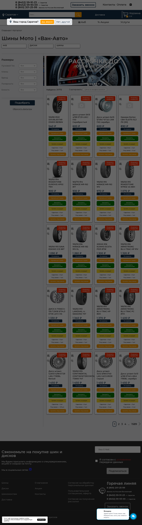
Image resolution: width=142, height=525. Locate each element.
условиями (123, 459)
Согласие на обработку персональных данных (81, 484)
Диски (5, 488)
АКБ (5, 45)
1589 (134, 424)
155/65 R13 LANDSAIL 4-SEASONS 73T (79, 311)
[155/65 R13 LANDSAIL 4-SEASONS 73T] (81, 296)
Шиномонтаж (9, 494)
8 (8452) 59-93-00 (26, 4)
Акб (83, 22)
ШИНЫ (60, 45)
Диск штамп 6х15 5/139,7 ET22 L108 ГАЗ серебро (105, 119)
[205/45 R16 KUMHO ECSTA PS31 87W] (105, 234)
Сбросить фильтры (22, 109)
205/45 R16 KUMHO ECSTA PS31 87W (104, 246)
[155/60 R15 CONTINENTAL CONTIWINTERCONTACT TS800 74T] (81, 361)
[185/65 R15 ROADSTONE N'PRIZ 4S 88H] (129, 169)
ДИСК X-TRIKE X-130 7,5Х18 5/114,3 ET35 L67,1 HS (57, 311)
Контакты (109, 4)
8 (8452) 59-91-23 (26, 2)
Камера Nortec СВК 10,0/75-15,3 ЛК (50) (128, 119)
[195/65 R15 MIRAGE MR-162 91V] (105, 169)
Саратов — (57, 148)
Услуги (125, 22)
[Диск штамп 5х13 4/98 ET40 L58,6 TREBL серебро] (129, 361)
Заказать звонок (83, 4)
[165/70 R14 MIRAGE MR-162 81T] (81, 169)
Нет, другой (63, 22)
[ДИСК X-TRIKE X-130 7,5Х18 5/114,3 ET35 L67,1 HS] (57, 296)
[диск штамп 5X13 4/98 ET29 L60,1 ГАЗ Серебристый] (81, 105)
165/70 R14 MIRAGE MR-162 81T (80, 184)
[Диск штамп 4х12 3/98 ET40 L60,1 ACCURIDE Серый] (105, 361)
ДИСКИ (33, 45)
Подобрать (22, 102)
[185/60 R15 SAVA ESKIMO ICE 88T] (57, 234)
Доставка (100, 15)
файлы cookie (24, 518)
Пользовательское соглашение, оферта (79, 492)
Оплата (121, 4)
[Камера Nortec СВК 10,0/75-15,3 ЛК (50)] (129, 105)
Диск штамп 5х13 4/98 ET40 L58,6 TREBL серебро (129, 376)
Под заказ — (57, 150)
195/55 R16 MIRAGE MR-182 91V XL (80, 246)
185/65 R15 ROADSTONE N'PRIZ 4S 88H (128, 184)
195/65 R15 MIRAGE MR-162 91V (104, 184)
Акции (38, 488)
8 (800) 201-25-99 (26, 7)
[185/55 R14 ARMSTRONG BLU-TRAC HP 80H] (105, 296)
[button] (88, 84)
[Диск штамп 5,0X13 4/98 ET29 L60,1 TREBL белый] (57, 361)
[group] (93, 71)
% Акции (103, 22)
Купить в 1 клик (57, 133)
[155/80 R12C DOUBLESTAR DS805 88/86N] (57, 105)
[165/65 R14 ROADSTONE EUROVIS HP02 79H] (57, 169)
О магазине (41, 483)
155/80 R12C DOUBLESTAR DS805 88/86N (56, 119)
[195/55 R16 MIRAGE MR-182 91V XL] (81, 234)
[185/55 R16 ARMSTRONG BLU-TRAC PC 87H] (129, 296)
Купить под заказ (57, 154)
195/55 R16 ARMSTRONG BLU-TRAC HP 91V (129, 246)
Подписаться (118, 470)
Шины (5, 483)
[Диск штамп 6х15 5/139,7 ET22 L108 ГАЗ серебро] (105, 105)
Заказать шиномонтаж (57, 138)
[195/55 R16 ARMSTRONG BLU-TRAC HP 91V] (129, 234)
